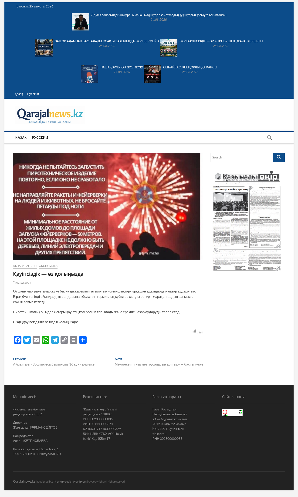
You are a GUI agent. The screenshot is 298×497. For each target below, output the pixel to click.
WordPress (80, 481)
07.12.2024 (23, 282)
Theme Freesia (62, 481)
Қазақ (19, 94)
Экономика (48, 266)
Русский (33, 94)
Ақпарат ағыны (25, 266)
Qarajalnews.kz (24, 481)
